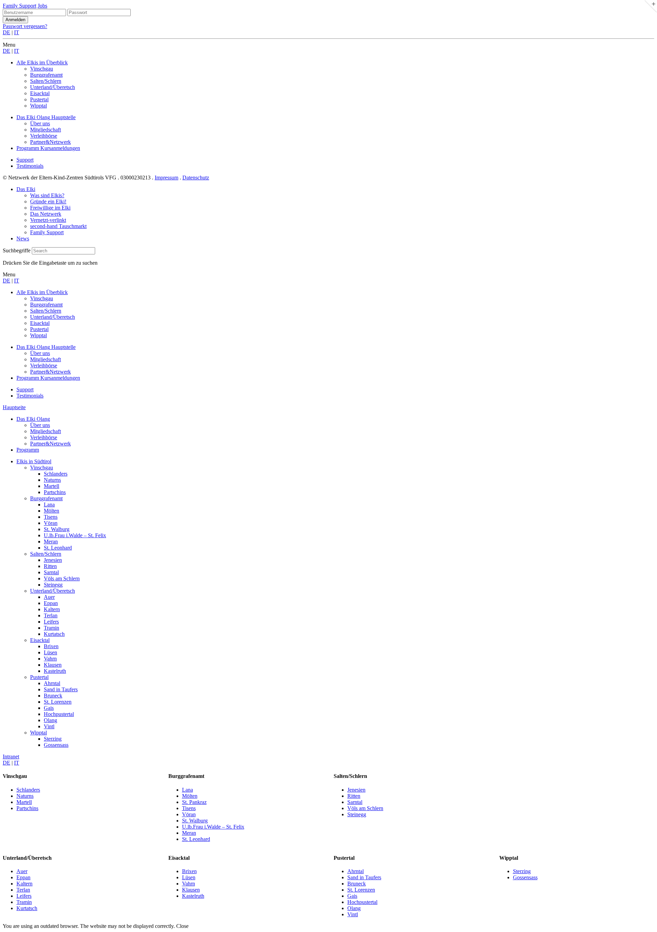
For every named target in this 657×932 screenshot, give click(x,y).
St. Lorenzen (58, 702)
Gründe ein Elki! (48, 201)
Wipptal (38, 732)
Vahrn (50, 659)
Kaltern (52, 609)
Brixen (51, 646)
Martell (51, 486)
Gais (49, 708)
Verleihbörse (43, 437)
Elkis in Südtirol (33, 461)
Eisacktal (40, 640)
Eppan (51, 603)
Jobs (42, 6)
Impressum (166, 177)
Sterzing (53, 739)
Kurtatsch (54, 634)
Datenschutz (195, 177)
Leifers (51, 622)
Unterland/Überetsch (52, 591)
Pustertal (39, 677)
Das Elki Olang (33, 419)
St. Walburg (56, 529)
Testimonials (29, 166)
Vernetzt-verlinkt (48, 220)
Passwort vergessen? (25, 26)
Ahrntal (52, 683)
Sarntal (51, 572)
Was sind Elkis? (47, 195)
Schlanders (55, 474)
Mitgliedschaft (45, 431)
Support (25, 160)
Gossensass (56, 745)
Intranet (11, 756)
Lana (49, 504)
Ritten (50, 566)
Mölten (51, 511)
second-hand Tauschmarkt (58, 226)
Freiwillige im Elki (50, 208)
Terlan (50, 615)
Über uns (40, 425)
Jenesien (53, 560)
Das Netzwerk (45, 214)
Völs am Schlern (62, 578)
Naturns (52, 480)
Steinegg (53, 585)
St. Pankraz (194, 802)
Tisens (50, 517)
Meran (51, 541)
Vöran (50, 523)
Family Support (19, 6)
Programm (27, 450)
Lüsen (50, 652)
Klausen (53, 665)
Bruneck (53, 695)
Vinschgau (41, 467)
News (22, 238)
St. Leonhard (58, 548)
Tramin (51, 628)
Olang (50, 720)
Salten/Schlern (45, 554)
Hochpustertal (59, 714)
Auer (49, 597)
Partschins (55, 492)
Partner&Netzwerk (50, 443)
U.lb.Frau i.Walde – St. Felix (75, 535)
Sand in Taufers (61, 689)
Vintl (49, 726)
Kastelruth (55, 671)
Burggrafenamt (46, 498)
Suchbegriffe (16, 250)
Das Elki (25, 189)
